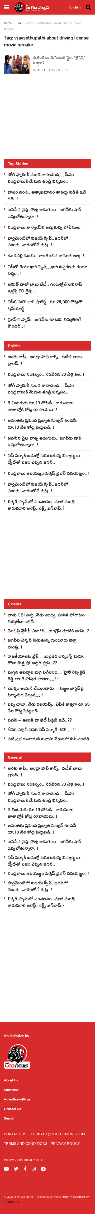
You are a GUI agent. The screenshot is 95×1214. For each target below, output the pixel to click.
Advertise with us (17, 1099)
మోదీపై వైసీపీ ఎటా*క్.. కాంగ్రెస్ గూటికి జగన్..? (48, 630)
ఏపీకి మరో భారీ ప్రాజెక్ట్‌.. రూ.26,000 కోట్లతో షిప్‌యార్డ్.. (45, 304)
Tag (18, 23)
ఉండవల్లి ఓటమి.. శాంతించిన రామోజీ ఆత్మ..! (46, 255)
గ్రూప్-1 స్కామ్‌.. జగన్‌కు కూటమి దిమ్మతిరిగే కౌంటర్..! (44, 322)
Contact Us (12, 1108)
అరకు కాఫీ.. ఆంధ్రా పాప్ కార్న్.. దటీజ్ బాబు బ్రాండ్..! (45, 360)
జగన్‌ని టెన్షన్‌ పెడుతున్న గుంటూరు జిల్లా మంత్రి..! (42, 643)
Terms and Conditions (26, 1144)
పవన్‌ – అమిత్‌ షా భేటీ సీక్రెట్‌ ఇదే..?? (40, 719)
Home (8, 23)
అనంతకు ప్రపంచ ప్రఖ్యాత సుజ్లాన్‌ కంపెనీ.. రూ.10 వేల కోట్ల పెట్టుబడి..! (43, 423)
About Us (11, 1080)
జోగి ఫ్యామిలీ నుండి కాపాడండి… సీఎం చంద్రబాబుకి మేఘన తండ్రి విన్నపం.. (41, 177)
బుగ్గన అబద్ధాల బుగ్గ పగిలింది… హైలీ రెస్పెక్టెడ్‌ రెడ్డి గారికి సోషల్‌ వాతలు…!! (46, 675)
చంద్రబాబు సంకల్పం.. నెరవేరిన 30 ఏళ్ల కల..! (46, 374)
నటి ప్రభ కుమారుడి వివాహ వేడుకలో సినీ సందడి (48, 738)
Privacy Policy (65, 1144)
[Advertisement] (47, 116)
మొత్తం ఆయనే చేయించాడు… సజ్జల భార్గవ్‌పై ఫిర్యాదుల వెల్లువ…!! (46, 691)
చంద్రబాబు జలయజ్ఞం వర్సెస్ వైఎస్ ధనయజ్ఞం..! (48, 473)
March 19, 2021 (60, 70)
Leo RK (41, 70)
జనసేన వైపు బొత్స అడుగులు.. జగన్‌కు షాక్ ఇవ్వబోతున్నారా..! (44, 212)
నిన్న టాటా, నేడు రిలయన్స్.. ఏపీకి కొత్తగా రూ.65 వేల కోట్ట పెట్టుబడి (48, 707)
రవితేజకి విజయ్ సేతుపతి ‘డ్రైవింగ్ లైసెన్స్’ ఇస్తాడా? (59, 60)
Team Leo (11, 1202)
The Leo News (24, 1196)
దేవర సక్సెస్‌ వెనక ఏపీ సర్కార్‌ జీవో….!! (42, 729)
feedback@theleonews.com (56, 1134)
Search (9, 1118)
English (74, 7)
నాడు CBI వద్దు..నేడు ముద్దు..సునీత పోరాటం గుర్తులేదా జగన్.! (46, 618)
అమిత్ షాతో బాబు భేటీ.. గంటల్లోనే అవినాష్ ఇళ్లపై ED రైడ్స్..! (45, 287)
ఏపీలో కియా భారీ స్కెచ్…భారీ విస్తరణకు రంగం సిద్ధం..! (47, 269)
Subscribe (11, 1089)
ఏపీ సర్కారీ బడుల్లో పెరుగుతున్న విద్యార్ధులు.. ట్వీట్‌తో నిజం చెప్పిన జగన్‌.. (45, 458)
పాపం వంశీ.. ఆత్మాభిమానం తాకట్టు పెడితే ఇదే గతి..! (47, 195)
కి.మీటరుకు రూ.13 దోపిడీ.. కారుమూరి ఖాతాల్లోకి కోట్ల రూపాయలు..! (41, 406)
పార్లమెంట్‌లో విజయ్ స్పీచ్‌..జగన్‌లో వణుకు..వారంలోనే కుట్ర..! (38, 241)
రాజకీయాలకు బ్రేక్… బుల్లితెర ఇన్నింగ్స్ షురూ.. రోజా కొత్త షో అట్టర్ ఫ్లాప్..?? (47, 659)
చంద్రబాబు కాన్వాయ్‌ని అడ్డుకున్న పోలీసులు (44, 227)
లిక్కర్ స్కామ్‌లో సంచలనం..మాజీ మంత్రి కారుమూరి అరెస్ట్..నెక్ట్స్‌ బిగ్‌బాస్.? (41, 504)
